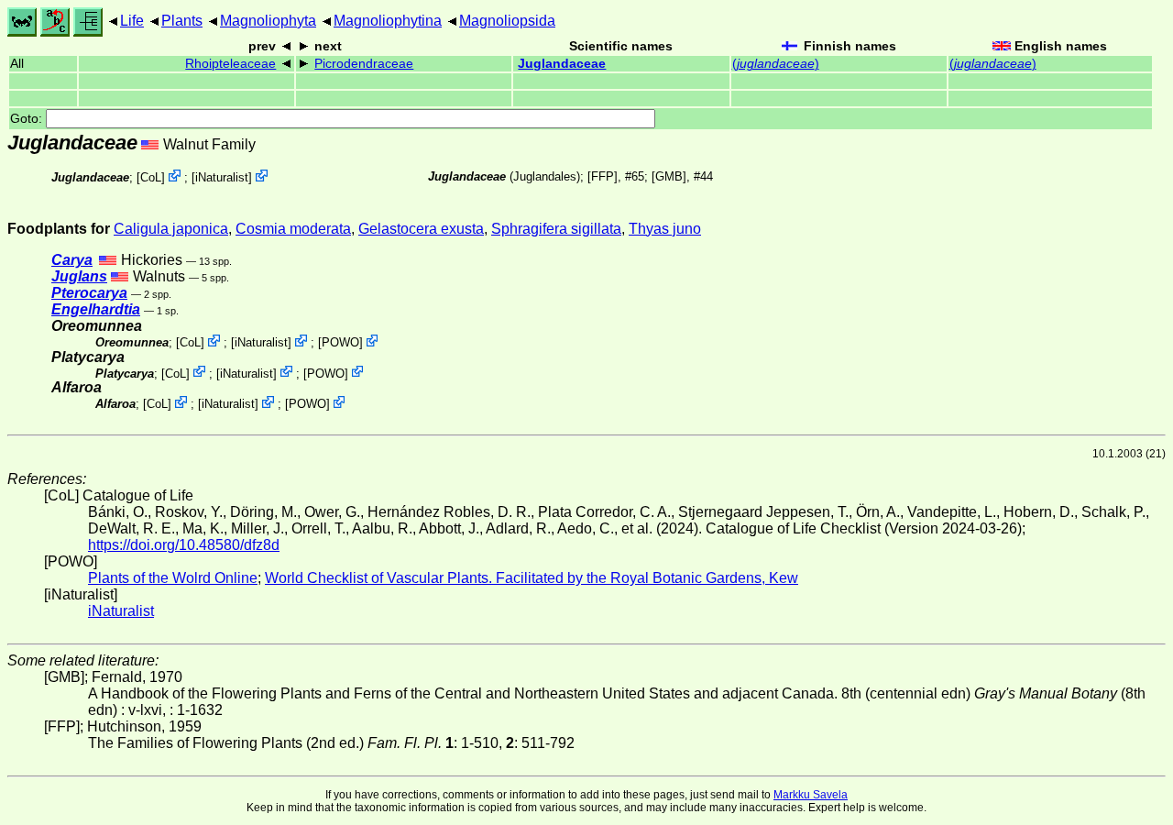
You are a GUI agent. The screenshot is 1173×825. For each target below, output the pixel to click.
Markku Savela (810, 794)
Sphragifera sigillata (556, 228)
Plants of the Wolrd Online (173, 578)
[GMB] (669, 176)
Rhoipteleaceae (230, 64)
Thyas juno (665, 228)
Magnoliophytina (388, 20)
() (775, 64)
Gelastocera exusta (421, 228)
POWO (340, 342)
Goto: (28, 119)
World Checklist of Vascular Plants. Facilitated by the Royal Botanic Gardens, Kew (531, 578)
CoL (150, 177)
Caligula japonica (171, 228)
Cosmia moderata (293, 228)
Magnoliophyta (268, 20)
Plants (182, 20)
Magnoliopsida (507, 20)
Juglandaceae (562, 64)
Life (132, 20)
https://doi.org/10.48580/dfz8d (184, 545)
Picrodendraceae (363, 64)
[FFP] (602, 176)
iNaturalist (221, 177)
